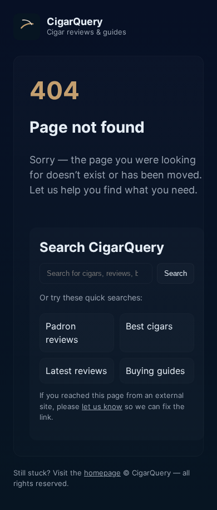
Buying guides (155, 370)
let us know (102, 406)
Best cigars (149, 326)
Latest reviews (76, 370)
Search (175, 273)
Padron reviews (62, 332)
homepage (102, 472)
